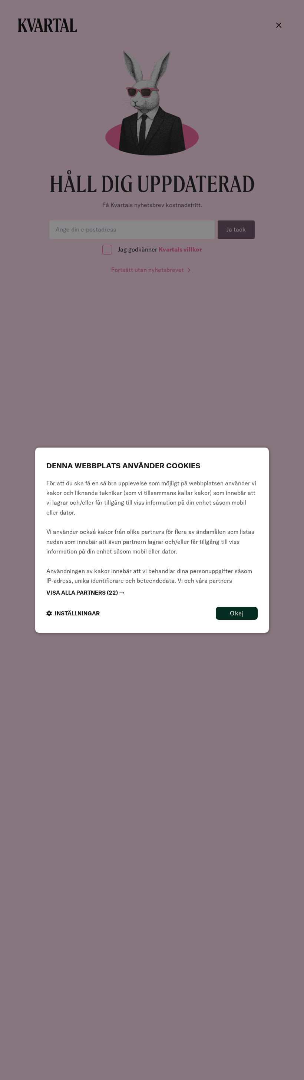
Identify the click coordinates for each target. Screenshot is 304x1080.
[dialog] (152, 539)
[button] (152, 592)
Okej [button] (237, 613)
